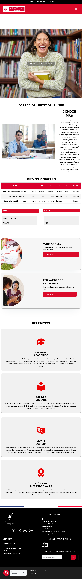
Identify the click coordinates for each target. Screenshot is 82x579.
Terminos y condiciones (50, 534)
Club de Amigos (47, 529)
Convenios (7, 546)
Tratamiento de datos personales (53, 531)
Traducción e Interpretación (13, 553)
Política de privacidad (49, 521)
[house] (31, 63)
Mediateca (7, 551)
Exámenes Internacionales (12, 548)
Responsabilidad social (49, 524)
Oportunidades (47, 526)
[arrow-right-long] (34, 63)
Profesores (41, 2)
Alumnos (31, 2)
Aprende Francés (9, 543)
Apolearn (51, 2)
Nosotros (45, 519)
